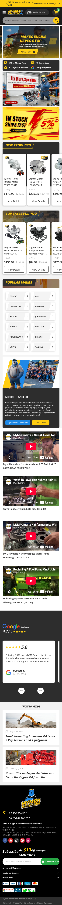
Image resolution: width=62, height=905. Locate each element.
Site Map (21, 898)
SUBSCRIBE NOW (52, 861)
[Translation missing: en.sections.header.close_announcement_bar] (59, 3)
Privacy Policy (30, 898)
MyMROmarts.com (10, 898)
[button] (9, 41)
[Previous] (7, 3)
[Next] (54, 3)
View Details (14, 201)
